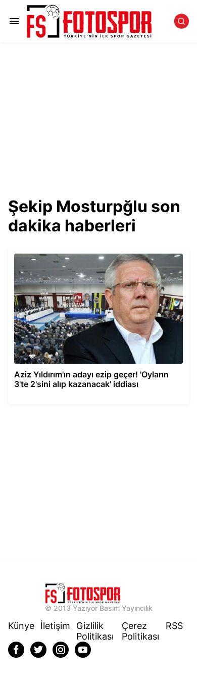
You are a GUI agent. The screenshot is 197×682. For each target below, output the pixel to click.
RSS (174, 625)
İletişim (55, 625)
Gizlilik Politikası (95, 631)
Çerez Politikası (140, 631)
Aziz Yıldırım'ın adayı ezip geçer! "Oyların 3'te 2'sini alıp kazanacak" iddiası (92, 256)
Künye (21, 625)
